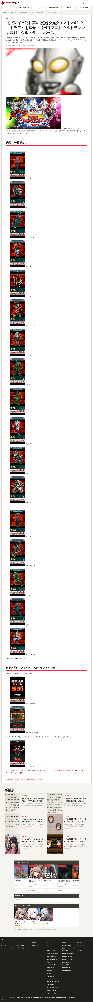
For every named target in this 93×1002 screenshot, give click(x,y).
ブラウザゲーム (50, 984)
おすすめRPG (65, 950)
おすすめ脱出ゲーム (66, 962)
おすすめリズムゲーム (67, 967)
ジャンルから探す (84, 7)
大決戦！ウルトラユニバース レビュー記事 (42, 131)
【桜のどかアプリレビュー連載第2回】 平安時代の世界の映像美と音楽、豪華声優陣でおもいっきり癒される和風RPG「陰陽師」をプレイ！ (32, 803)
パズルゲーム (50, 948)
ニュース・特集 (80, 945)
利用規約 (53, 997)
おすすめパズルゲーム (67, 956)
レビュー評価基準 (35, 997)
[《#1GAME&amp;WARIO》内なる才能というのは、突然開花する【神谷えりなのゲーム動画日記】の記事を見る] (12, 824)
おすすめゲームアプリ (67, 945)
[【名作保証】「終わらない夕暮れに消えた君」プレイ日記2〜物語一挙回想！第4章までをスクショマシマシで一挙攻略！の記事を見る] (55, 824)
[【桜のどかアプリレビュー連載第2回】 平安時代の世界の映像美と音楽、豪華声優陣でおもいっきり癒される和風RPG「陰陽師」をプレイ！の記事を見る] (12, 803)
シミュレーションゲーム (52, 953)
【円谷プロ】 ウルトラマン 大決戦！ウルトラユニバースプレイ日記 (29, 779)
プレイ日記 (10, 12)
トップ (9, 7)
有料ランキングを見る (62, 890)
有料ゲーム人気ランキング (23, 948)
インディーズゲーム (51, 990)
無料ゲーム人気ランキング (23, 945)
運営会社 (73, 997)
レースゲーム (50, 973)
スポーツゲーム (50, 976)
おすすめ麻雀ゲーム (66, 970)
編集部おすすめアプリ (54, 7)
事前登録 (69, 7)
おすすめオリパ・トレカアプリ (69, 948)
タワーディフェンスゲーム (53, 981)
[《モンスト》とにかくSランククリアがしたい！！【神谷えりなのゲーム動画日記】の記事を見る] (12, 844)
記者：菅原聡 (10, 779)
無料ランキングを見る (30, 890)
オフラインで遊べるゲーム (53, 987)
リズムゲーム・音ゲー (52, 964)
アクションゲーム (51, 950)
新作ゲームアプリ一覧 (24, 7)
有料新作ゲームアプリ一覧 (7, 948)
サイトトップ (4, 997)
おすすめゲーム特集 (81, 948)
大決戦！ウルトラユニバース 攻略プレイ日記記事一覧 (55, 770)
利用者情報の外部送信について (63, 997)
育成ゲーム (49, 962)
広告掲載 (18, 997)
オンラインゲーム (51, 978)
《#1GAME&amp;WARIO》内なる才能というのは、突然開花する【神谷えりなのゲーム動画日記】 (32, 822)
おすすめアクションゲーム (68, 953)
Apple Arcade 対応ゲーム (53, 993)
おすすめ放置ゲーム (66, 964)
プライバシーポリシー (45, 997)
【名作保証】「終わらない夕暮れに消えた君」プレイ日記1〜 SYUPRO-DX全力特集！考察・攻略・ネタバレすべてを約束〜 (75, 842)
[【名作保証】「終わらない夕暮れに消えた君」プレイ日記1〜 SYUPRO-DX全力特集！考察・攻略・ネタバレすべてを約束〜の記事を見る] (55, 844)
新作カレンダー (35, 945)
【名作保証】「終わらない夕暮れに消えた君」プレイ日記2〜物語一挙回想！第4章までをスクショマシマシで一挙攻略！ (75, 822)
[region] (46, 876)
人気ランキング (39, 7)
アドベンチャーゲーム (52, 956)
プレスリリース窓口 (25, 997)
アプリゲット (4, 12)
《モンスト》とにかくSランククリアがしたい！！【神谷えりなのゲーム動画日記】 (32, 841)
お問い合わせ (12, 997)
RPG (48, 945)
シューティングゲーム (52, 959)
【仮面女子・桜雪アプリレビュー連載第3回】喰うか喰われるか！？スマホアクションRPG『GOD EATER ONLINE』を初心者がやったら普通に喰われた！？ (75, 804)
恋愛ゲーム (49, 970)
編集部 (20, 45)
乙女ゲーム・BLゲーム (52, 967)
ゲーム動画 (79, 950)
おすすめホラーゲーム (67, 959)
